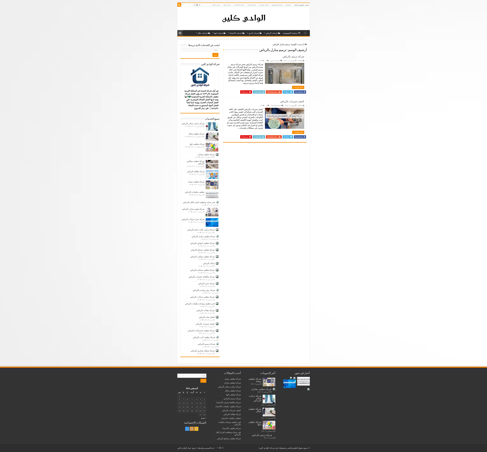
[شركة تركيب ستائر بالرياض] (212, 126)
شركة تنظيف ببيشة (196, 181)
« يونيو (203, 417)
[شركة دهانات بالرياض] (217, 310)
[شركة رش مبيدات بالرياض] (217, 290)
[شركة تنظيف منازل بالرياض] (217, 236)
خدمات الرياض (264, 5)
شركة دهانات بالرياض (206, 310)
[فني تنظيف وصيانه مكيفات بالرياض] (217, 303)
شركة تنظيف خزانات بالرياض (202, 296)
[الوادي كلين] (244, 18)
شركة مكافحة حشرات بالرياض (202, 276)
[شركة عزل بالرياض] (217, 283)
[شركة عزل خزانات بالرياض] (212, 222)
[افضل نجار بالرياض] (217, 317)
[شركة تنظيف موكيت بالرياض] (217, 256)
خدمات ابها (227, 5)
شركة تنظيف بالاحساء (231, 428)
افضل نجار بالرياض (207, 317)
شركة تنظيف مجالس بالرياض (195, 162)
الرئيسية (288, 5)
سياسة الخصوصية (277, 5)
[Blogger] (197, 4)
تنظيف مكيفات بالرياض (194, 192)
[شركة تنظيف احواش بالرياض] (217, 243)
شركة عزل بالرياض (206, 283)
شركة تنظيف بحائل (196, 133)
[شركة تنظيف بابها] (212, 147)
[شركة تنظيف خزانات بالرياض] (217, 297)
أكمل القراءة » (298, 87)
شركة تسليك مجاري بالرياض (203, 350)
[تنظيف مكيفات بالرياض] (212, 195)
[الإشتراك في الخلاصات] (223, 50)
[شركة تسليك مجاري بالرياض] (217, 350)
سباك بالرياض (209, 263)
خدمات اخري (252, 5)
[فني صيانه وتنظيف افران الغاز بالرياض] (217, 202)
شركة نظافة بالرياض (195, 171)
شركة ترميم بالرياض (293, 56)
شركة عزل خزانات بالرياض (193, 219)
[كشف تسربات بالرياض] (217, 324)
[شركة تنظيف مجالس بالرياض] (212, 164)
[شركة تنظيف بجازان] (217, 154)
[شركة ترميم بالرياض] (217, 344)
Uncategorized (276, 105)
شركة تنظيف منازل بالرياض (203, 236)
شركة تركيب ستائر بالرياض (193, 123)
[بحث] (179, 5)
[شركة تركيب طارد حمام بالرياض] (217, 229)
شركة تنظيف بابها (197, 144)
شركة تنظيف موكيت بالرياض (202, 256)
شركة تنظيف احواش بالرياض (202, 243)
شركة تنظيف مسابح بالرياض (203, 249)
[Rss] (200, 4)
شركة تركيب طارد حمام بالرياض (201, 229)
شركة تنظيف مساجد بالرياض (202, 270)
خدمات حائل (216, 5)
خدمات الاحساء (239, 5)
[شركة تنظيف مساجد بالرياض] (217, 270)
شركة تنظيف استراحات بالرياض (201, 330)
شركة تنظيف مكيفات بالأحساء (228, 406)
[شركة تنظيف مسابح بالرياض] (217, 250)
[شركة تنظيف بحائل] (212, 137)
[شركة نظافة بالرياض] (212, 174)
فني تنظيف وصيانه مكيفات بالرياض (200, 303)
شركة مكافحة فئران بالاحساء (228, 402)
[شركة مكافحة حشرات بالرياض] (217, 277)
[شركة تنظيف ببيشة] (212, 185)
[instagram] (194, 4)
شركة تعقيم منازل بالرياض (193, 209)
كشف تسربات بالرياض (292, 101)
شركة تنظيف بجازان (206, 154)
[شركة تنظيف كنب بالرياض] (217, 337)
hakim (300, 60)
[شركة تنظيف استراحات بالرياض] (217, 330)
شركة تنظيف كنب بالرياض (204, 337)
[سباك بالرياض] (217, 263)
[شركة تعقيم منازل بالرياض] (212, 212)
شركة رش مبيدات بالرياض (204, 290)
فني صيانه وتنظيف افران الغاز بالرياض (199, 202)
